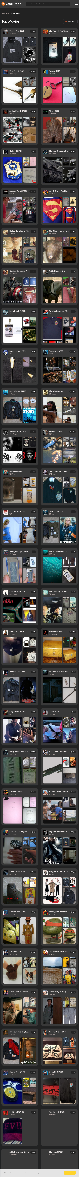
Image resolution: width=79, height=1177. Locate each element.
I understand (70, 1173)
